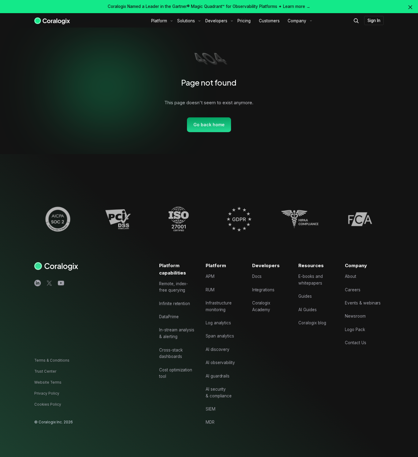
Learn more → (296, 6)
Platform (159, 20)
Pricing (244, 20)
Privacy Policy (46, 393)
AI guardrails (218, 376)
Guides (305, 296)
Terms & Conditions (51, 360)
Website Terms (48, 382)
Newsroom (355, 316)
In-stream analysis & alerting (176, 333)
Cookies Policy (47, 404)
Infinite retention (174, 303)
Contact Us (355, 342)
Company (297, 20)
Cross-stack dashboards (170, 353)
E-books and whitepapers (310, 280)
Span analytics (220, 336)
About (350, 276)
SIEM (210, 409)
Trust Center (45, 371)
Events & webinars (363, 302)
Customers (269, 20)
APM (210, 276)
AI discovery (218, 349)
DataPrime (169, 316)
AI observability (220, 362)
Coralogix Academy (261, 306)
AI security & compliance (219, 392)
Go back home (209, 124)
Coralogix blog (312, 322)
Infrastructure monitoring (219, 306)
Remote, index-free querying (173, 287)
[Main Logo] (52, 20)
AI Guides (307, 309)
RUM (210, 289)
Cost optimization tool (175, 373)
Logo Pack (355, 329)
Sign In (374, 20)
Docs (257, 276)
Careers (352, 289)
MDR (210, 422)
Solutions (186, 20)
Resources (311, 265)
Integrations (263, 289)
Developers (216, 20)
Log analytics (218, 322)
